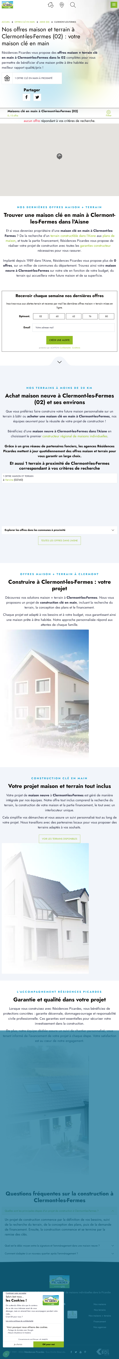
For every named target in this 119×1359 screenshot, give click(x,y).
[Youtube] (80, 1352)
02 (40, 316)
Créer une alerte (59, 340)
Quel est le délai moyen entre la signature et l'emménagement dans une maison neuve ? (52, 1246)
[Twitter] (76, 1352)
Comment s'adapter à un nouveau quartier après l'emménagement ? (41, 1253)
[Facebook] (71, 1352)
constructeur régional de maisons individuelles (74, 436)
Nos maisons (100, 1304)
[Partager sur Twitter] (37, 97)
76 (90, 316)
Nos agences (99, 1327)
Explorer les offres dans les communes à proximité (35, 530)
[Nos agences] (62, 5)
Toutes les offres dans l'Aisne (59, 540)
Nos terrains (100, 1310)
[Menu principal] (114, 5)
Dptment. (24, 316)
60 (57, 316)
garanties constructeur (95, 245)
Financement (100, 1321)
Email (27, 327)
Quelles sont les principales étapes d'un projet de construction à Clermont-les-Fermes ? (52, 1211)
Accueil (6, 21)
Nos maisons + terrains (100, 1315)
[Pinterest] (85, 1352)
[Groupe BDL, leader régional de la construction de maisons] (102, 1352)
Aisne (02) (44, 21)
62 (73, 316)
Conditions (76, 347)
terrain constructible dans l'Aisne (73, 235)
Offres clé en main (25, 21)
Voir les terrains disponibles (59, 838)
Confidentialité (65, 347)
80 (106, 316)
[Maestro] (73, 1314)
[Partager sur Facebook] (26, 97)
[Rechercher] (73, 5)
